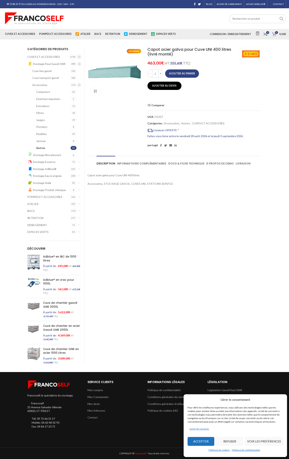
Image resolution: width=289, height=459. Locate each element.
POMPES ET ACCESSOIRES (44, 197)
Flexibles (41, 134)
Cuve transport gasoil (45, 77)
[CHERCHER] (281, 18)
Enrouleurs (43, 106)
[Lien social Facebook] (195, 4)
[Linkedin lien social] (175, 145)
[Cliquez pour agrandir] (95, 91)
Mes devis (93, 403)
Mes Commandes (98, 397)
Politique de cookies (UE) (162, 410)
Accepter (201, 441)
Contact (92, 417)
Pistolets (41, 126)
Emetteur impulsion (48, 99)
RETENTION (35, 218)
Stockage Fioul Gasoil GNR (49, 64)
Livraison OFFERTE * (166, 130)
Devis (257, 33)
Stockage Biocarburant (47, 155)
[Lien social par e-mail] (170, 145)
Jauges (40, 120)
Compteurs (43, 91)
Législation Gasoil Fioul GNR (225, 390)
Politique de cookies (219, 450)
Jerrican (41, 141)
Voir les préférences (264, 441)
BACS (31, 210)
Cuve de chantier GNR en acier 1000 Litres (61, 351)
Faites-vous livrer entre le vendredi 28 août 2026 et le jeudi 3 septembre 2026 (195, 136)
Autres (185, 123)
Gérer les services (199, 428)
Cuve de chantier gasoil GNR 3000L (60, 305)
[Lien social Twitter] (199, 4)
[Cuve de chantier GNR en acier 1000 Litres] (33, 355)
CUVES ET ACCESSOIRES (208, 123)
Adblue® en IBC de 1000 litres (59, 258)
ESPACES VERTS (38, 232)
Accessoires (171, 123)
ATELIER (32, 204)
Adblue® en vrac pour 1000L (58, 282)
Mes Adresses (96, 410)
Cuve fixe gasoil (42, 71)
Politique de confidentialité (246, 450)
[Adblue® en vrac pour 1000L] (33, 286)
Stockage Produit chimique (49, 190)
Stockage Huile (42, 183)
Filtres (40, 113)
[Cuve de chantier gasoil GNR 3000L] (33, 309)
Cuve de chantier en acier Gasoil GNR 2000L (61, 328)
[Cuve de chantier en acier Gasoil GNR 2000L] (33, 332)
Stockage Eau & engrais (47, 175)
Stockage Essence (44, 161)
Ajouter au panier (182, 73)
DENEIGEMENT (37, 225)
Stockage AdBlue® (44, 169)
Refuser (229, 441)
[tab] (106, 161)
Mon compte (95, 390)
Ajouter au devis (164, 85)
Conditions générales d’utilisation (168, 403)
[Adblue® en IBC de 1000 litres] (33, 263)
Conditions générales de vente (166, 397)
